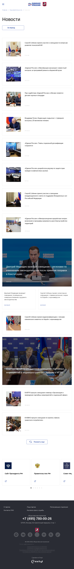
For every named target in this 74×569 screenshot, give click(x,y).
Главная (4, 10)
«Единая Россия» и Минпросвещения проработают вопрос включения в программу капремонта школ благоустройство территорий (46, 221)
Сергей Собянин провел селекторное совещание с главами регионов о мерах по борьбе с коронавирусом (54, 295)
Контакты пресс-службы (35, 510)
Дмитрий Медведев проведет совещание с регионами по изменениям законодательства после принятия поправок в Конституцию (36, 270)
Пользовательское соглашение (37, 546)
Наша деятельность (16, 10)
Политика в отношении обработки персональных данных (37, 550)
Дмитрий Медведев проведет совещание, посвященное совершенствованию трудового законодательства (15, 296)
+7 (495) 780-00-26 (37, 519)
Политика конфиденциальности (37, 548)
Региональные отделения (59, 507)
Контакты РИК (9, 510)
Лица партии (31, 507)
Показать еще (39, 442)
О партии (7, 507)
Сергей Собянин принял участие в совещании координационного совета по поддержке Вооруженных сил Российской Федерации (46, 196)
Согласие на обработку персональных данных (37, 551)
